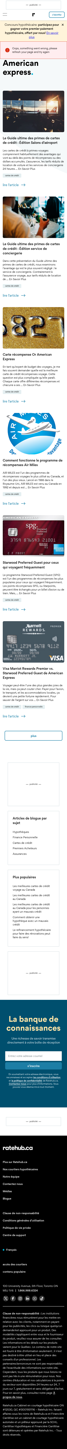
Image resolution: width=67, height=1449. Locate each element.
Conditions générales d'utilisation (23, 1220)
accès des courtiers (15, 1264)
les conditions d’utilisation (46, 1077)
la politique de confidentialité (27, 1080)
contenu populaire (14, 1271)
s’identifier (57, 15)
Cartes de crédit (12, 175)
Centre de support (14, 1235)
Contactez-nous (17, 1083)
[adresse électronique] (33, 1056)
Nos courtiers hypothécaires (20, 1169)
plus (33, 736)
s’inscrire (33, 1066)
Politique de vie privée (17, 1227)
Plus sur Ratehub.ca (15, 1162)
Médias (7, 1191)
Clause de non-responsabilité (21, 1213)
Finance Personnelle (33, 706)
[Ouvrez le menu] (4, 14)
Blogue (7, 1198)
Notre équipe (11, 1176)
